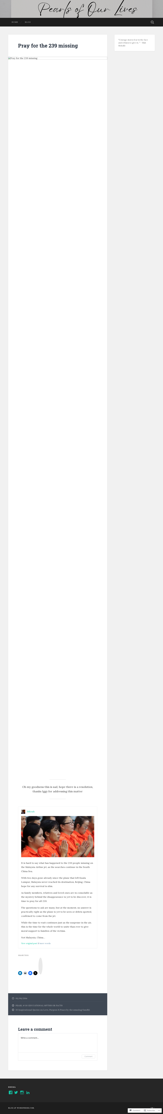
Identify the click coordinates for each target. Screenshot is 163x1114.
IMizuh (31, 811)
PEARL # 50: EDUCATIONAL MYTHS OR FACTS (39, 1005)
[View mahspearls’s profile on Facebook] (11, 1092)
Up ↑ (153, 1108)
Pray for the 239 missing (48, 45)
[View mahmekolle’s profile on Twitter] (16, 1092)
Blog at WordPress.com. (21, 1108)
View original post (29, 943)
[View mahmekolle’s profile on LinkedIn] (28, 1092)
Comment (88, 1056)
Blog (28, 22)
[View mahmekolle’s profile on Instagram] (22, 1092)
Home (15, 22)
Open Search (152, 22)
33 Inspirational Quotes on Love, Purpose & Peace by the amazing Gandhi (53, 1010)
